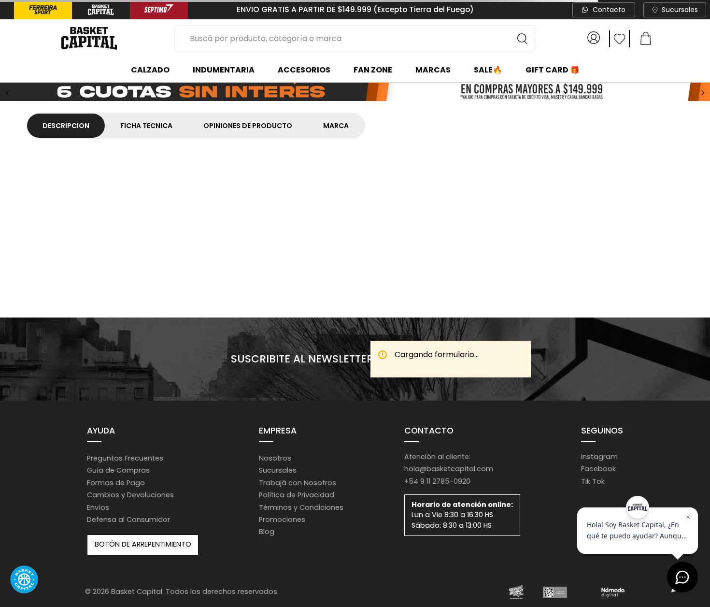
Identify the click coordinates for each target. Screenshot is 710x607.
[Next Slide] (702, 93)
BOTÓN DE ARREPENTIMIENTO (143, 544)
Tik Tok (593, 481)
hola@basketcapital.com (448, 469)
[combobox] (355, 38)
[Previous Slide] (7, 93)
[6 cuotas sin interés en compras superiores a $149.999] (355, 92)
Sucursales (680, 9)
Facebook (598, 469)
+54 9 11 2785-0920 (437, 481)
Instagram (599, 457)
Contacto (609, 9)
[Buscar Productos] (522, 38)
